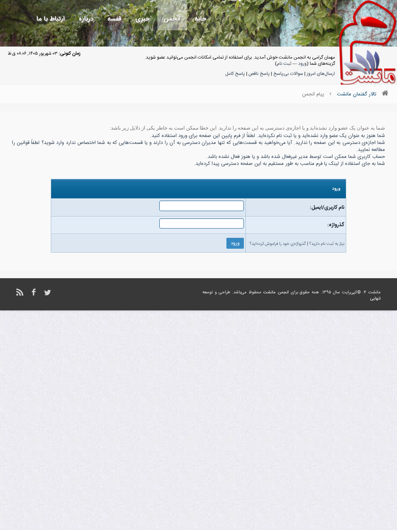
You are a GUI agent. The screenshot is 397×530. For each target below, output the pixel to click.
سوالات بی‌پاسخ (288, 74)
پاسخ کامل (235, 74)
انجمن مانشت (276, 292)
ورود (302, 64)
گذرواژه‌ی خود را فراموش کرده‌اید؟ (278, 244)
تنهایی (375, 298)
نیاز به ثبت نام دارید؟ (326, 244)
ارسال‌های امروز (321, 74)
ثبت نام (284, 64)
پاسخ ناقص (259, 74)
